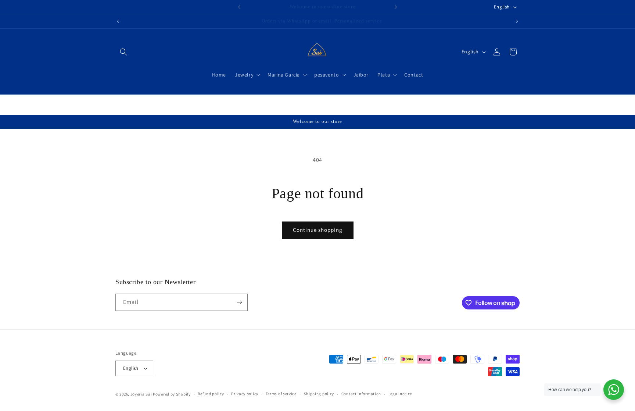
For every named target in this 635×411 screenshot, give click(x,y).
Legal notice (400, 393)
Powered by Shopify (172, 394)
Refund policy (211, 393)
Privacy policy (244, 393)
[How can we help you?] (613, 389)
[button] (123, 52)
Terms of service (281, 393)
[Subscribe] (239, 302)
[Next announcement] (396, 7)
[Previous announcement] (239, 7)
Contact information (361, 393)
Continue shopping (317, 229)
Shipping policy (319, 393)
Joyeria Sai (141, 394)
